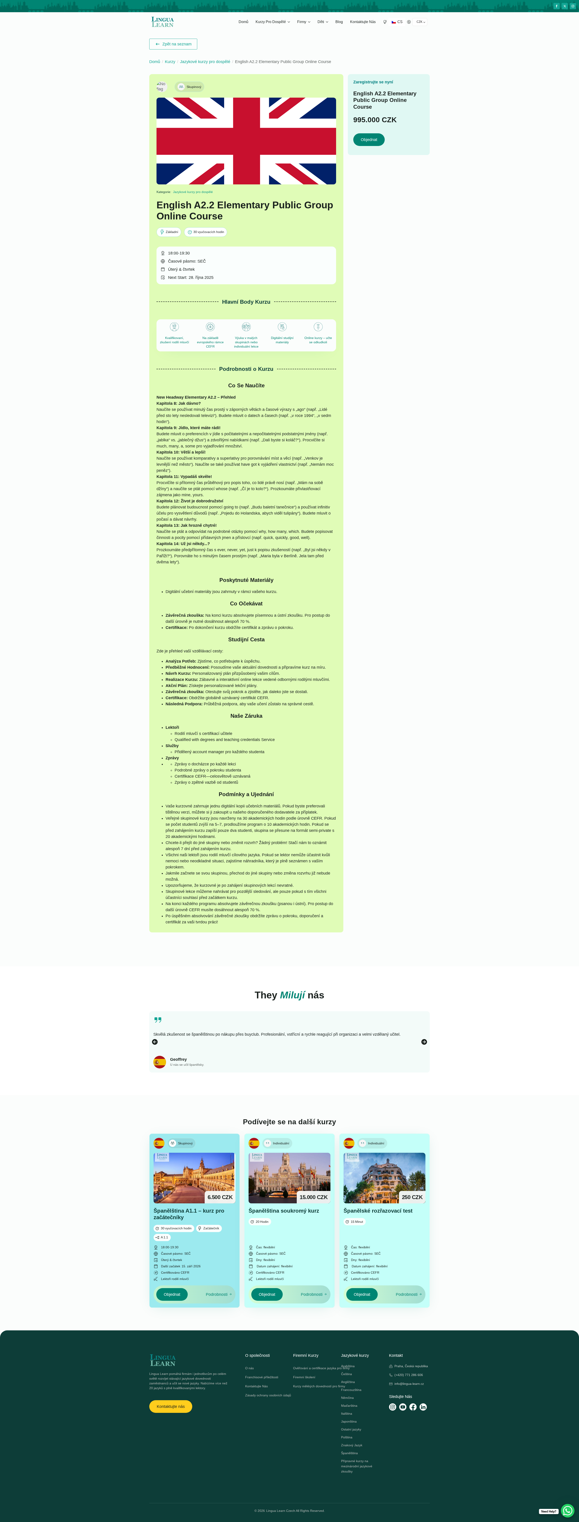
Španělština (349, 1453)
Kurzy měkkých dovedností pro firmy (313, 1386)
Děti (321, 22)
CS (399, 22)
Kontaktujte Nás (363, 22)
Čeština (346, 1374)
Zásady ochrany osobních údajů (265, 1395)
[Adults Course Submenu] (289, 22)
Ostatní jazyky (351, 1429)
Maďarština (349, 1405)
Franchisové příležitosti (261, 1377)
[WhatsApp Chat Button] (567, 1510)
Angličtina (348, 1382)
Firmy (301, 22)
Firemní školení (304, 1377)
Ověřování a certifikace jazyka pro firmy (313, 1368)
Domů (243, 22)
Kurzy (170, 61)
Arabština (348, 1366)
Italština (346, 1413)
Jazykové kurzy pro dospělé (205, 61)
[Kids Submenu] (327, 22)
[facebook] (556, 6)
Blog (339, 22)
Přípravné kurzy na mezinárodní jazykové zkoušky (356, 1466)
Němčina (347, 1398)
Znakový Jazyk (351, 1445)
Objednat (369, 139)
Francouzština (351, 1390)
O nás (249, 1368)
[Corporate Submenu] (309, 22)
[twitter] (565, 6)
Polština (346, 1437)
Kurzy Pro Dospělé (271, 22)
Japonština (349, 1421)
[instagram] (573, 6)
